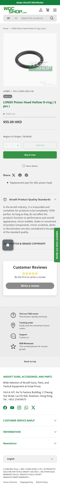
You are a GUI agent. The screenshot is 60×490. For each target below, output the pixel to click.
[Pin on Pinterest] (26, 175)
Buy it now (30, 154)
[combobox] (30, 18)
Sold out (40, 145)
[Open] (7, 245)
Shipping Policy (26, 482)
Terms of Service (10, 482)
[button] (47, 10)
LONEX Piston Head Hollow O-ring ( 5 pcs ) (28, 28)
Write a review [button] (30, 286)
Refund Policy (42, 482)
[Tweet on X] (13, 175)
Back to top (30, 361)
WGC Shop (13, 469)
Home (5, 28)
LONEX (6, 91)
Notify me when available (56, 245)
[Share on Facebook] (20, 175)
